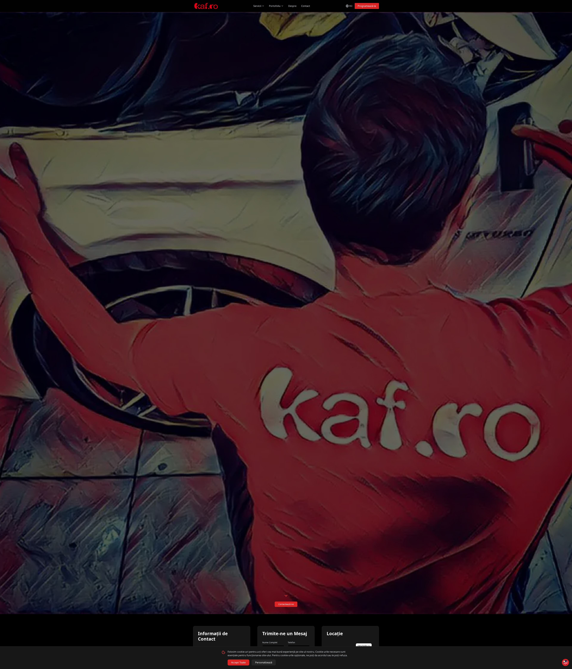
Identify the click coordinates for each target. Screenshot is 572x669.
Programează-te (367, 6)
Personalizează (263, 662)
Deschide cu (364, 645)
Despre (292, 6)
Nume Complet (269, 642)
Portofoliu (274, 6)
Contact (305, 6)
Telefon (291, 642)
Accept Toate (238, 662)
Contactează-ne (286, 604)
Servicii (257, 6)
